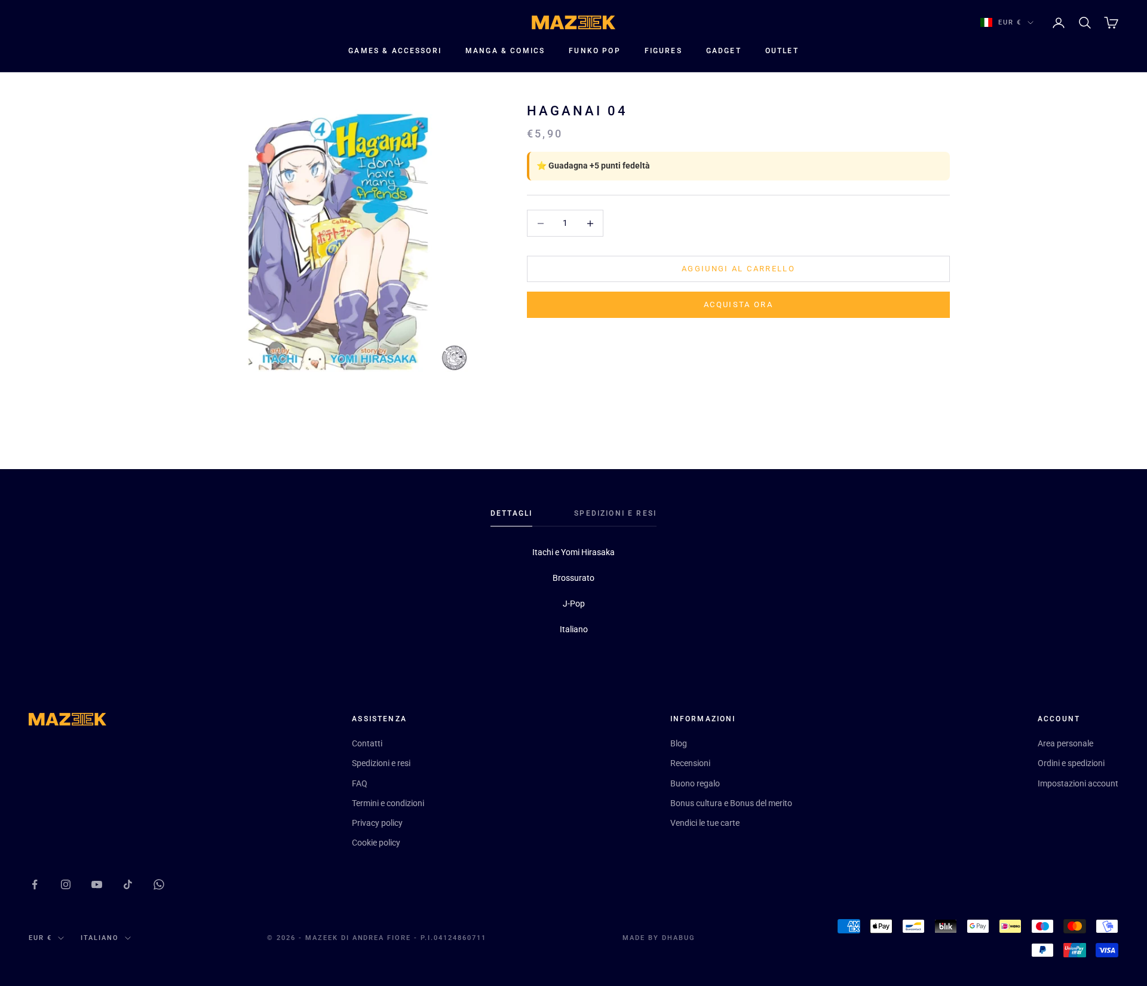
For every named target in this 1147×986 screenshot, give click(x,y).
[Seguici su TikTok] (128, 884)
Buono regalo (695, 783)
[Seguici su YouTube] (97, 884)
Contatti (367, 743)
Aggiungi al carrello (738, 269)
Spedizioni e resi (381, 763)
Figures (663, 51)
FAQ (359, 783)
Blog (678, 743)
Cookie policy (376, 842)
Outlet (782, 51)
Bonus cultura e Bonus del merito (731, 803)
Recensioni (690, 763)
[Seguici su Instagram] (66, 884)
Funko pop (594, 51)
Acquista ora (738, 305)
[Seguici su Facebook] (35, 884)
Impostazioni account (1078, 783)
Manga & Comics (505, 51)
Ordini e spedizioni (1071, 763)
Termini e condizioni (388, 803)
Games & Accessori (394, 51)
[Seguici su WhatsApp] (159, 884)
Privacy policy (377, 823)
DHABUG (678, 938)
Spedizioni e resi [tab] (615, 513)
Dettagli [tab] (511, 513)
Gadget (723, 51)
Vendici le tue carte (705, 823)
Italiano (100, 938)
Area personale (1065, 743)
